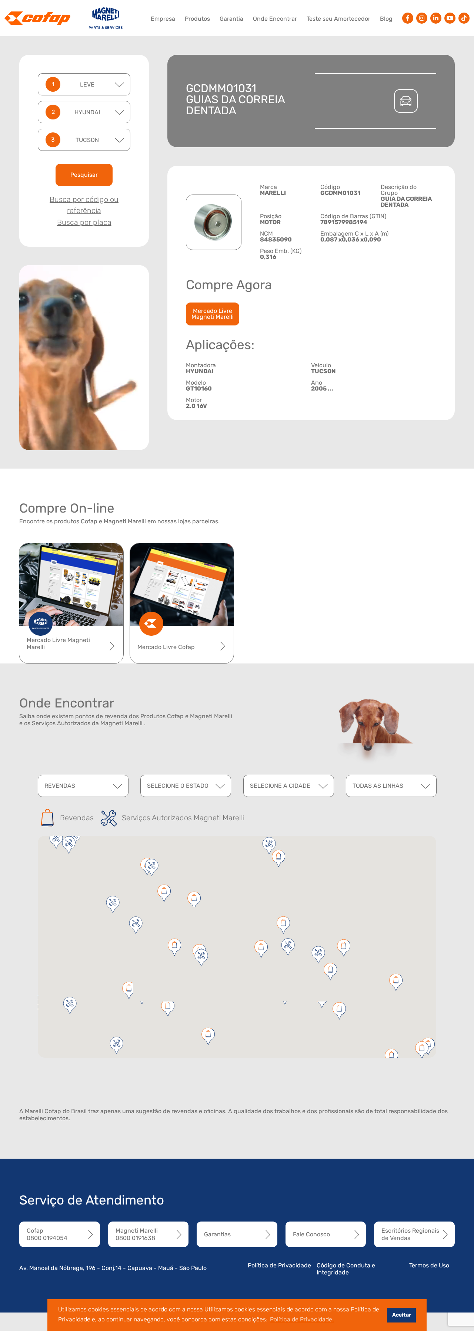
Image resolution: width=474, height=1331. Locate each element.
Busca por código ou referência (84, 205)
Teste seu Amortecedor (338, 18)
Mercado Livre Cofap (166, 647)
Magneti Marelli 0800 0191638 (137, 1234)
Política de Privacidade (279, 1265)
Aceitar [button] (401, 1315)
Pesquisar (84, 174)
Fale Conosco (311, 1234)
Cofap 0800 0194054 (47, 1234)
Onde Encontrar (275, 18)
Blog (386, 18)
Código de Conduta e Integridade (346, 1269)
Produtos (197, 18)
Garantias (217, 1234)
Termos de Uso (429, 1265)
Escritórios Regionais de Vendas (410, 1234)
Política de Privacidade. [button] (302, 1319)
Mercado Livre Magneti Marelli (212, 313)
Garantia (231, 18)
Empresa (163, 18)
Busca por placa (84, 222)
